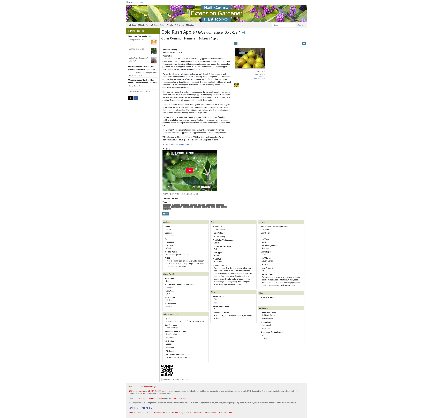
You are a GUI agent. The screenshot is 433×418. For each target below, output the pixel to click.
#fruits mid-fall (167, 209)
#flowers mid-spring (177, 207)
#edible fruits (193, 204)
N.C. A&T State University (157, 391)
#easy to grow (185, 204)
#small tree (197, 207)
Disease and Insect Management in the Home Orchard (143, 74)
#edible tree (201, 204)
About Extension (135, 412)
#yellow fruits (219, 204)
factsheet (167, 133)
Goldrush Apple (208, 38)
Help (171, 25)
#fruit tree (223, 207)
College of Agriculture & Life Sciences (187, 412)
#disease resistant (188, 207)
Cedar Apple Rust (136, 86)
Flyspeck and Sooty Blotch (139, 91)
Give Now (180, 25)
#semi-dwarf (166, 207)
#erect (217, 207)
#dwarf (212, 207)
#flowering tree (176, 204)
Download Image (259, 78)
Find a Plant (145, 25)
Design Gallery (159, 25)
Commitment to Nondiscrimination (149, 398)
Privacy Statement (179, 398)
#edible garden (167, 204)
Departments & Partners (160, 412)
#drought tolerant (210, 204)
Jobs (146, 412)
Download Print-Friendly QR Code (176, 379)
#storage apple (205, 207)
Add (166, 214)
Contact (191, 25)
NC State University (136, 391)
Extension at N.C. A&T (213, 412)
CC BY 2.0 (262, 76)
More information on (177, 144)
